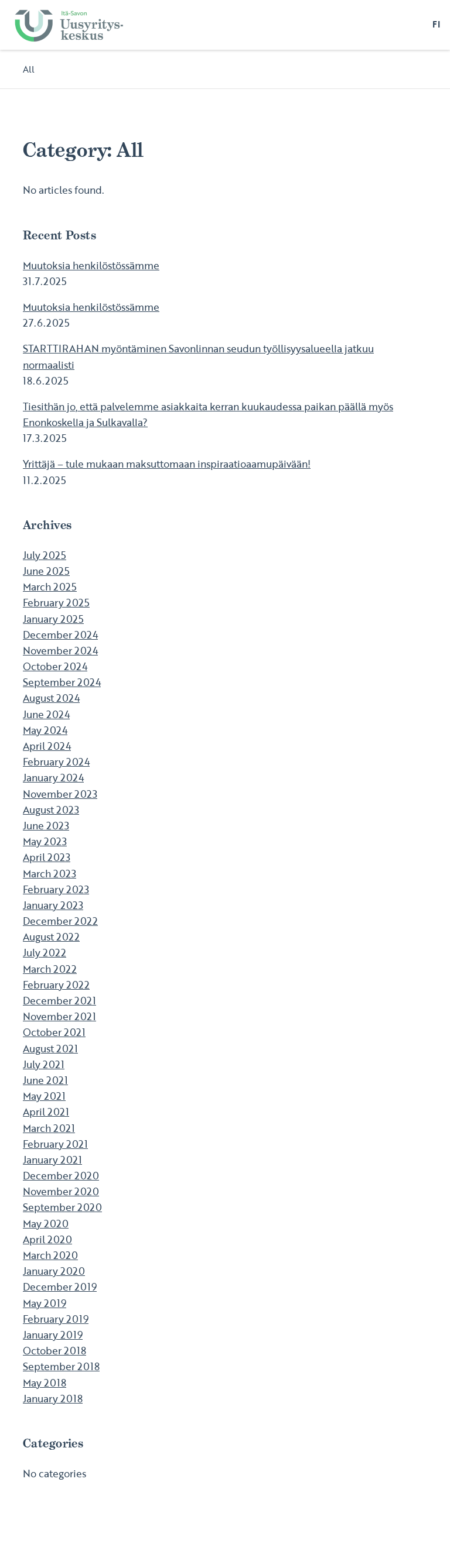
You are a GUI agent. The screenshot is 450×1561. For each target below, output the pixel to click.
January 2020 (54, 1271)
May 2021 (44, 1096)
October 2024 (55, 666)
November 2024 (60, 650)
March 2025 (50, 586)
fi (436, 24)
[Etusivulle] (68, 25)
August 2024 (51, 698)
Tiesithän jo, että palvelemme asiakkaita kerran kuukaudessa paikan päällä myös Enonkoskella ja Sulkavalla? (208, 414)
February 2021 (55, 1144)
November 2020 (61, 1191)
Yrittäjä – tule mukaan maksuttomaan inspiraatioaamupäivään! (167, 464)
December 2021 (59, 1000)
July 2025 (44, 555)
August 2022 (51, 936)
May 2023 (45, 841)
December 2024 (60, 634)
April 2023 (46, 857)
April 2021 (46, 1111)
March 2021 (49, 1128)
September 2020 (62, 1207)
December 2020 (61, 1175)
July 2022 (44, 952)
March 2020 (50, 1255)
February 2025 (56, 602)
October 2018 (54, 1350)
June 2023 (46, 825)
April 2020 (47, 1239)
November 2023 (60, 794)
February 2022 (56, 984)
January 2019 (53, 1334)
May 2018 (44, 1382)
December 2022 (60, 921)
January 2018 (53, 1398)
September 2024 (62, 682)
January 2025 (53, 619)
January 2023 (53, 905)
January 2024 (53, 777)
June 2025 (46, 571)
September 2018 (61, 1366)
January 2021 (52, 1159)
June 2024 (46, 714)
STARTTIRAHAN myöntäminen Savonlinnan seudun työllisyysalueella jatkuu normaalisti (198, 356)
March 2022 (50, 969)
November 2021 (59, 1016)
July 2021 (43, 1064)
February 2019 (55, 1319)
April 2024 (47, 746)
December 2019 (60, 1286)
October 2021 (54, 1032)
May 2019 (44, 1303)
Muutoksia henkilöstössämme (91, 265)
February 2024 (56, 761)
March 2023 (49, 873)
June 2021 (45, 1080)
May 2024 (45, 730)
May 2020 (46, 1223)
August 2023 (51, 809)
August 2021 (50, 1048)
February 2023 (56, 889)
